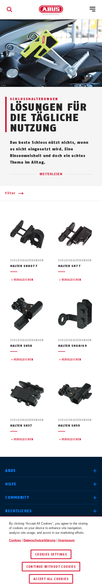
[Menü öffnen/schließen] (92, 9)
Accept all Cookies (51, 579)
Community (17, 497)
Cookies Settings (51, 554)
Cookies (15, 540)
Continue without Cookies (51, 567)
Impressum (66, 540)
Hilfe (10, 484)
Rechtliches (18, 511)
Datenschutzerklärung (39, 540)
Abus (10, 470)
